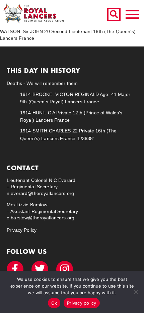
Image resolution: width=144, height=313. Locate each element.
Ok (54, 303)
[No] (135, 292)
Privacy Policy (22, 230)
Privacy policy (81, 303)
